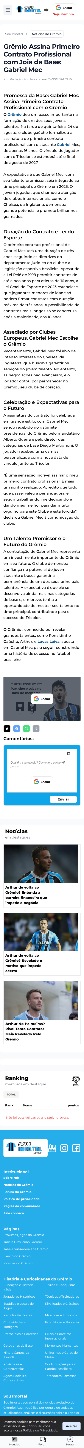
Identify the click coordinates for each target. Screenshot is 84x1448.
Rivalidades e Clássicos (62, 1304)
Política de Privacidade (40, 1430)
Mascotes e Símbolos (61, 1315)
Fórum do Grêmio (17, 1192)
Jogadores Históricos (19, 1296)
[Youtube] (52, 1148)
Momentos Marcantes (61, 1345)
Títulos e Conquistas (60, 1285)
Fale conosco (13, 1213)
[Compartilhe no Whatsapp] (26, 728)
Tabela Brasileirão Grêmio (22, 1242)
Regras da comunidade (21, 1206)
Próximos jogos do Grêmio (23, 1235)
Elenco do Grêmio (17, 1256)
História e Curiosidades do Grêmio (37, 1279)
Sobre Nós (11, 1178)
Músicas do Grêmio (18, 1263)
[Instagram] (64, 1148)
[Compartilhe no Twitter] (7, 728)
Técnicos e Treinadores (62, 1296)
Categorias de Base (18, 1345)
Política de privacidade (21, 1199)
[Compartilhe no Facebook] (16, 728)
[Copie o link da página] (36, 728)
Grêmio (15, 114)
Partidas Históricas (17, 1315)
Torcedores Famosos (60, 1376)
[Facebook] (76, 1148)
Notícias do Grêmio (18, 1185)
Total (11, 1094)
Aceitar (71, 1426)
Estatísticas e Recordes (62, 1322)
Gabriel (63, 144)
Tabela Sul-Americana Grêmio (25, 1249)
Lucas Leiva (48, 641)
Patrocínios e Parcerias (20, 1334)
